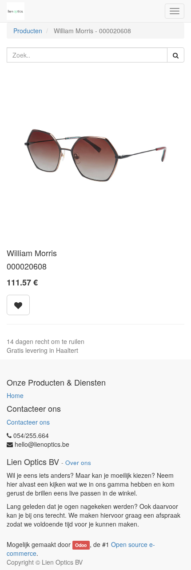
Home (15, 395)
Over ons (78, 462)
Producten (27, 30)
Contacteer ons (28, 422)
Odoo (81, 545)
